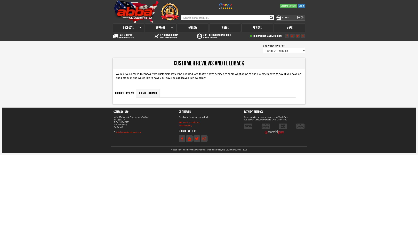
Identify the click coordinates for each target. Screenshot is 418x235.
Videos (225, 28)
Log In (301, 6)
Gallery (192, 28)
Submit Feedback (148, 93)
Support (160, 28)
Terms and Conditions (189, 122)
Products (128, 28)
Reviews (257, 28)
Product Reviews (124, 93)
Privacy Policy (185, 125)
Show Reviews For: (274, 45)
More (289, 28)
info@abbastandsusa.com (128, 132)
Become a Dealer (288, 6)
